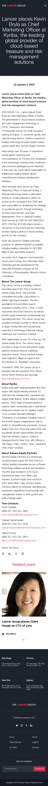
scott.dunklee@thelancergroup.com (19, 515)
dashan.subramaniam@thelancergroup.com (23, 528)
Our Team (13, 747)
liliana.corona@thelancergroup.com (19, 541)
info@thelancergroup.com (24, 718)
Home (11, 737)
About (34, 737)
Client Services (15, 742)
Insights (35, 742)
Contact (35, 747)
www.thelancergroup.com (15, 379)
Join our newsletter (24, 761)
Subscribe (39, 769)
